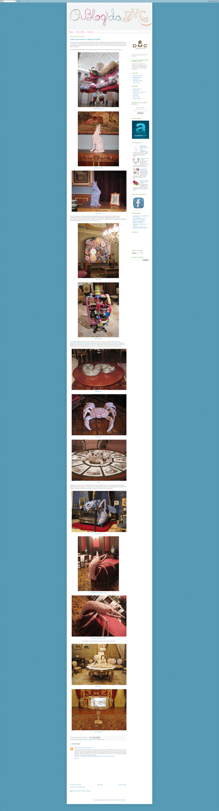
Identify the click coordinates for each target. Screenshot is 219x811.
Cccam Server (77, 756)
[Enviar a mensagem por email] (93, 737)
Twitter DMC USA (136, 82)
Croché (76, 739)
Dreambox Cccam (100, 756)
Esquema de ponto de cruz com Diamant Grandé (139, 219)
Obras (92, 739)
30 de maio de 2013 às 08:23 (85, 747)
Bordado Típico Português (138, 92)
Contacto (90, 32)
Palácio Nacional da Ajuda (99, 739)
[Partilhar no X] (96, 737)
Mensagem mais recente (76, 784)
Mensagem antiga (122, 784)
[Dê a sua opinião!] (94, 737)
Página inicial (99, 784)
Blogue (71, 32)
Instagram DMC (136, 78)
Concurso (135, 93)
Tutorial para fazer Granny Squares (143, 170)
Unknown (76, 747)
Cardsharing (83, 756)
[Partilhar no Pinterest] (99, 737)
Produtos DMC (136, 98)
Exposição (80, 739)
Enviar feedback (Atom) (80, 787)
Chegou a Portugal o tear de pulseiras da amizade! (144, 181)
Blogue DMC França (137, 77)
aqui (121, 49)
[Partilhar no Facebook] (98, 737)
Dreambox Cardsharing (109, 756)
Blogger (123, 799)
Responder (76, 758)
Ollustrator (111, 799)
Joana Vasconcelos (74, 42)
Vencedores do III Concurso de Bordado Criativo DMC (139, 227)
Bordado (134, 90)
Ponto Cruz (135, 96)
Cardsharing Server (91, 756)
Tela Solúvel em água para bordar (144, 159)
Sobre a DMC (80, 32)
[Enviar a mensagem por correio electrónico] (90, 737)
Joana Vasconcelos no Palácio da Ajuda (85, 39)
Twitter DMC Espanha (137, 80)
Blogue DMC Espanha (137, 75)
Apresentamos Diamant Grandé (139, 224)
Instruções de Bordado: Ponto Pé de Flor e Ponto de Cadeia (144, 147)
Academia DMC (136, 88)
